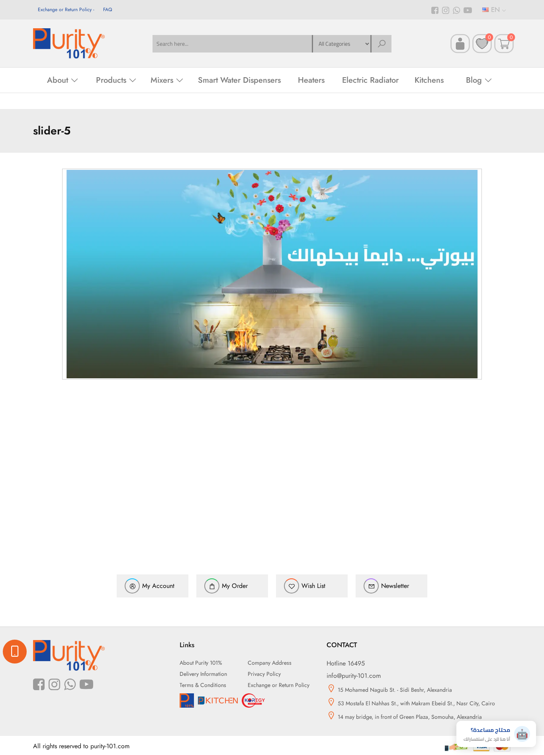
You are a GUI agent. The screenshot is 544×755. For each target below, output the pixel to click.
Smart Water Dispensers (239, 80)
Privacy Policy (264, 674)
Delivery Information (203, 674)
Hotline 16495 (346, 663)
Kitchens (429, 80)
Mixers (162, 80)
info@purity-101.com (354, 675)
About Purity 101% (201, 663)
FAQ (107, 9)
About (57, 80)
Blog (474, 80)
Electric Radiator (370, 80)
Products (111, 80)
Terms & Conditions (203, 685)
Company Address (270, 663)
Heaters (311, 80)
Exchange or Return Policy (65, 9)
